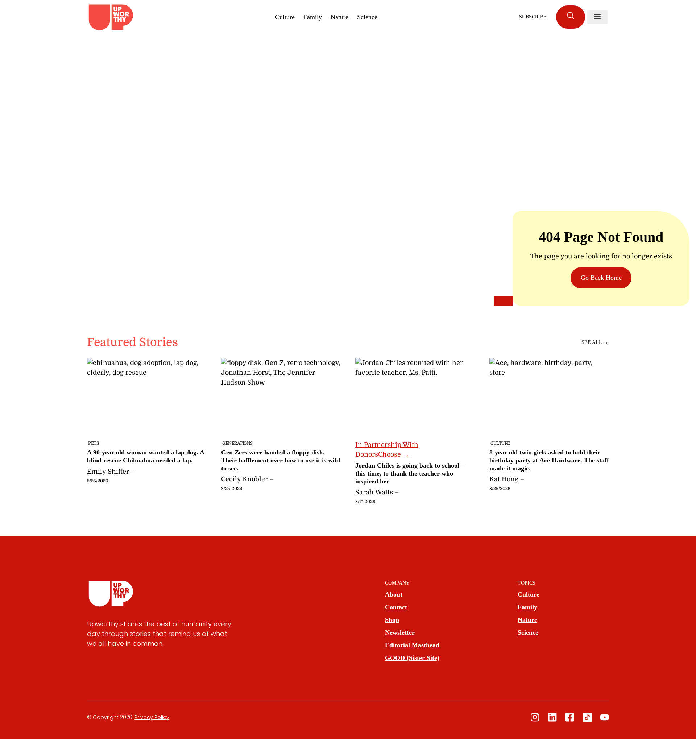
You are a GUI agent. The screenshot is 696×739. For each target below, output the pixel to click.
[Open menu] (597, 17)
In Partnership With (386, 449)
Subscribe (533, 17)
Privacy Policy (151, 717)
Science (367, 17)
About (393, 594)
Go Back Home (601, 277)
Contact (396, 607)
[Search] (570, 17)
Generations (237, 443)
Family (312, 17)
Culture (285, 17)
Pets (93, 443)
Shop (392, 619)
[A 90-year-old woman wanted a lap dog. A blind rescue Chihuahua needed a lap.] (147, 431)
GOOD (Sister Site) (412, 657)
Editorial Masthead (412, 645)
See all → (594, 342)
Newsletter (400, 632)
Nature (339, 17)
